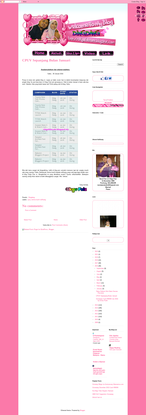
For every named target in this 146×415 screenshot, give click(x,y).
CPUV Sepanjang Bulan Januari (106, 296)
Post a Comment (30, 210)
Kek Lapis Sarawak (115, 349)
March (99, 283)
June (98, 274)
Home (56, 220)
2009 (96, 322)
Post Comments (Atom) (60, 225)
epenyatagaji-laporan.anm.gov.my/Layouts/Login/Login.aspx (99, 371)
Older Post (83, 220)
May (98, 277)
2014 (96, 308)
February (100, 286)
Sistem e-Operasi (99, 362)
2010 (96, 319)
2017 (96, 263)
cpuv (29, 200)
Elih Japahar (114, 336)
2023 (96, 251)
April (98, 280)
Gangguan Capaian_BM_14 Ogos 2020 (98, 339)
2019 (96, 257)
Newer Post (28, 220)
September (100, 268)
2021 (96, 254)
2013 (96, 311)
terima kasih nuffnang (38, 200)
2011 (96, 316)
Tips (104, 100)
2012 (96, 314)
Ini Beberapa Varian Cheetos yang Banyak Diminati (116, 339)
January (99, 289)
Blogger (82, 410)
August (99, 271)
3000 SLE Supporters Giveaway (102, 394)
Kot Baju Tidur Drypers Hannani (102, 391)
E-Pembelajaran (98, 336)
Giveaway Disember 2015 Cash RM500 (105, 387)
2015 (96, 305)
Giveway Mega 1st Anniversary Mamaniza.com (108, 384)
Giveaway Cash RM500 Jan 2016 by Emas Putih (107, 300)
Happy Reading (115, 348)
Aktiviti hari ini (97, 397)
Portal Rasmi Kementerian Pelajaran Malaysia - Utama (99, 352)
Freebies (110, 100)
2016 (96, 266)
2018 (96, 260)
